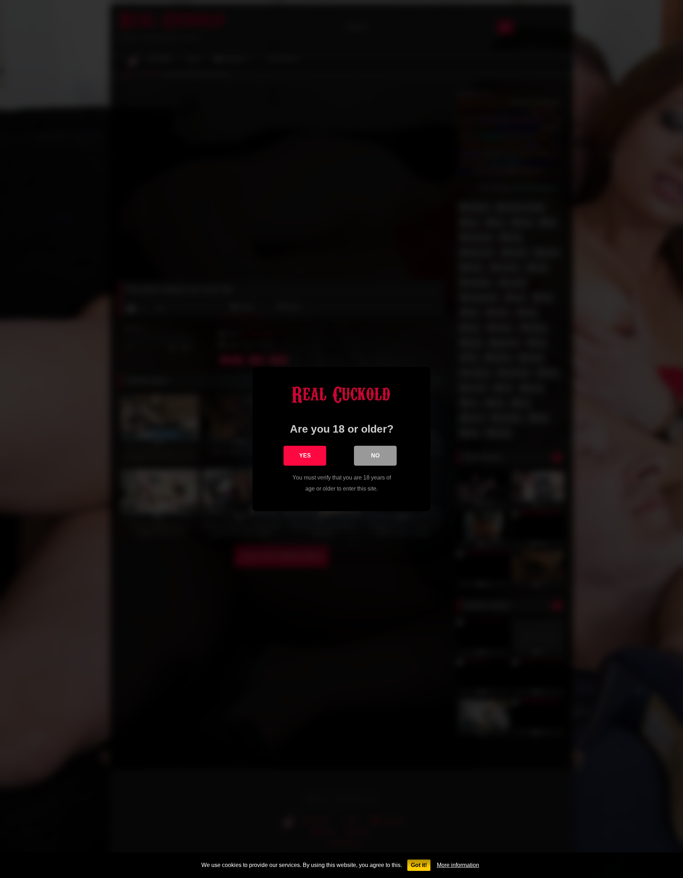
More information (458, 865)
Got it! (419, 865)
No (375, 456)
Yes (305, 456)
